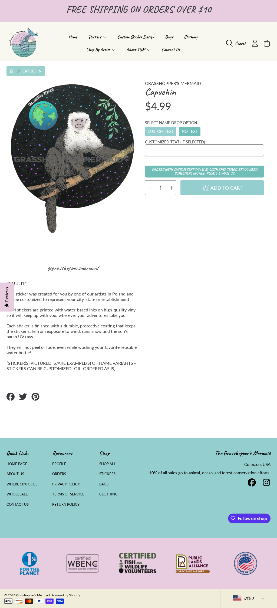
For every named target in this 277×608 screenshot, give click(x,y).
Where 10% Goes (21, 484)
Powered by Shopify (65, 595)
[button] (237, 43)
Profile (59, 464)
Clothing (108, 494)
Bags (103, 484)
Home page (16, 464)
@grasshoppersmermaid (72, 268)
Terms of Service (68, 494)
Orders (59, 474)
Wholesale (17, 494)
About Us (15, 474)
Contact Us (17, 504)
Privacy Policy (66, 484)
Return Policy (66, 504)
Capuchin (32, 71)
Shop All (107, 464)
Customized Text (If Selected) (175, 142)
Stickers (107, 474)
